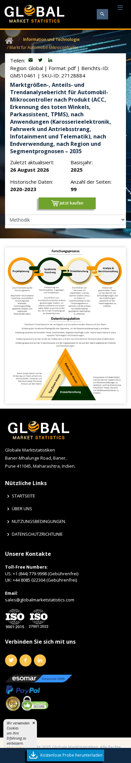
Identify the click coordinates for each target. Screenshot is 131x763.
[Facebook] (25, 660)
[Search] (102, 14)
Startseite (23, 496)
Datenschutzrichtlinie (37, 534)
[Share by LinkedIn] (50, 60)
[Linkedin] (40, 660)
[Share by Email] (31, 60)
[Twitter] (11, 660)
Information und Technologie (51, 39)
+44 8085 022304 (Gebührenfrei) (45, 580)
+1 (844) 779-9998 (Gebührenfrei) (45, 574)
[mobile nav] (120, 7)
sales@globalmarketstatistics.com (39, 600)
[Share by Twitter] (41, 60)
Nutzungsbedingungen (38, 521)
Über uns (22, 509)
